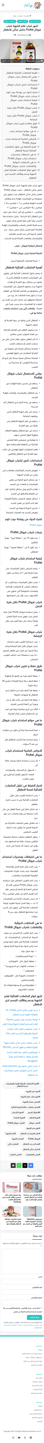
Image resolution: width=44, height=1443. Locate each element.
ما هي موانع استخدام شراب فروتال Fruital (22, 133)
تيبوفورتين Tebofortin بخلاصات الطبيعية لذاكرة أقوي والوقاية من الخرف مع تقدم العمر (32, 1222)
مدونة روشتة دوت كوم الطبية (32, 1354)
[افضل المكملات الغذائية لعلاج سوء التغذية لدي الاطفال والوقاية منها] (11, 1211)
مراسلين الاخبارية (36, 1393)
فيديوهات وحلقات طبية (34, 1358)
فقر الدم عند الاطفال (31, 1144)
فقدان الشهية (17, 1139)
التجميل (39, 1421)
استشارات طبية (35, 21)
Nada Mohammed (23, 35)
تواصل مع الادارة (36, 1365)
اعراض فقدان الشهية (31, 1102)
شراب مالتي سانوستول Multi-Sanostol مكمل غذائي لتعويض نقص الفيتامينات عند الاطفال (20, 1070)
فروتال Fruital (36, 525)
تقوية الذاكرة (34, 1118)
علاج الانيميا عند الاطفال (29, 1134)
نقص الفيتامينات (32, 1155)
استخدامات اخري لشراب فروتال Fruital (22, 86)
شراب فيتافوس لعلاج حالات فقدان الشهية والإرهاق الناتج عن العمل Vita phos (22, 1033)
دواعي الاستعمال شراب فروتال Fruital (22, 79)
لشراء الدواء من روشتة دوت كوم (21, 92)
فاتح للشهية (10, 1134)
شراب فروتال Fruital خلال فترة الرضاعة (22, 117)
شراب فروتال (34, 1123)
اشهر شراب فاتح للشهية (30, 1097)
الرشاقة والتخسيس (35, 1414)
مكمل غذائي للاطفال (31, 1149)
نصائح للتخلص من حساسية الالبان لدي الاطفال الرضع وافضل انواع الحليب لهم (33, 1197)
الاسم (40, 1277)
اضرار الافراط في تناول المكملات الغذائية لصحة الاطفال (20, 149)
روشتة (40, 1350)
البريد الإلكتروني (37, 1287)
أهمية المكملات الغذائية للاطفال (21, 73)
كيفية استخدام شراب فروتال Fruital (23, 102)
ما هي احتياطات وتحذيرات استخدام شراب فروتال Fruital (22, 156)
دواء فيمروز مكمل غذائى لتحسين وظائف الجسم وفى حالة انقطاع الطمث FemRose (11, 1198)
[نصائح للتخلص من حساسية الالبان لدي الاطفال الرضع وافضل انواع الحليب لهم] (32, 1187)
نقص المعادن (15, 1155)
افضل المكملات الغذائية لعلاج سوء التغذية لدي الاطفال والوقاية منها (13, 1221)
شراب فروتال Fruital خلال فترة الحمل (22, 110)
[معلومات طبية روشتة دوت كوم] (32, 5)
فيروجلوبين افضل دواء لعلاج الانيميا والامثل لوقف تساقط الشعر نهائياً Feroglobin (22, 1057)
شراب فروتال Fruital (15, 1123)
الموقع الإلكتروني (36, 1298)
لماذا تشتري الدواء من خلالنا (33, 1361)
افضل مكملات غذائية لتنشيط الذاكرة (25, 1107)
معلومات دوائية (18, 16)
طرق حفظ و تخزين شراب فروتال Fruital (21, 125)
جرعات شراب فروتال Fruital (24, 96)
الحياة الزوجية (37, 1389)
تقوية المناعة (19, 1118)
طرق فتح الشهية (32, 1128)
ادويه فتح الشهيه (32, 1091)
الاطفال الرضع (33, 1112)
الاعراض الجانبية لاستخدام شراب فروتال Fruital (20, 141)
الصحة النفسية (37, 1386)
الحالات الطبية (22, 21)
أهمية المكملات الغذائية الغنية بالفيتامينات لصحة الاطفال (22, 1085)
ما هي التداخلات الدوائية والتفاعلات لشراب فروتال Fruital (20, 164)
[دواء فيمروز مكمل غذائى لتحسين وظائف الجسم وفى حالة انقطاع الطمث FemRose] (11, 1187)
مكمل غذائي (12, 1144)
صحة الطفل (38, 1410)
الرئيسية (27, 16)
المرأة (40, 1406)
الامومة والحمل (37, 1418)
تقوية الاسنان (17, 1112)
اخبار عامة (39, 1378)
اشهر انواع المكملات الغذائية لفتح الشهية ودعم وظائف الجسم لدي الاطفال (20, 174)
